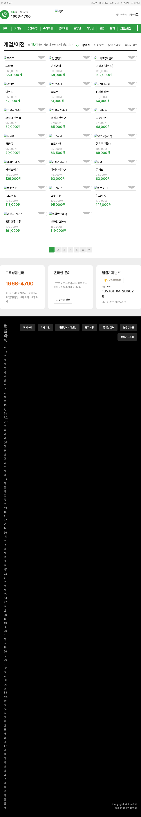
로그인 (94, 3)
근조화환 (63, 28)
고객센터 (135, 3)
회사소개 (27, 327)
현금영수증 (128, 327)
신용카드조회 (127, 336)
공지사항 (89, 327)
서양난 (90, 28)
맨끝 (89, 249)
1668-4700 (20, 283)
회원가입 (103, 3)
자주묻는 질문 (63, 299)
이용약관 (45, 327)
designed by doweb (126, 807)
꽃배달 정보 (108, 327)
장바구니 (114, 3)
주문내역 (125, 3)
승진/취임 (32, 28)
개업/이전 (125, 28)
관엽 (102, 28)
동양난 (77, 28)
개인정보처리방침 (67, 327)
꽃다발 (17, 28)
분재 (112, 28)
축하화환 (48, 28)
